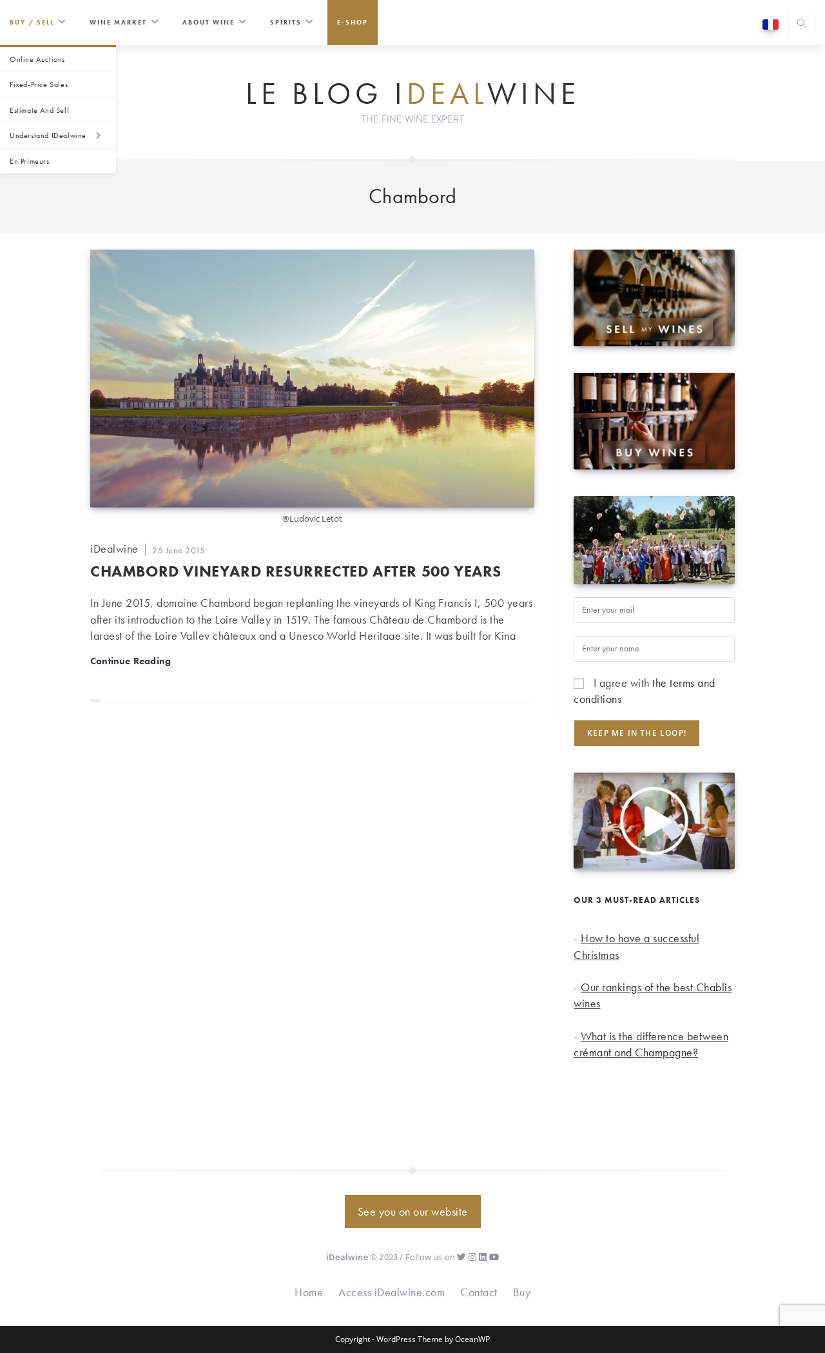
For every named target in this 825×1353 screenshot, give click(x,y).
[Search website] (802, 24)
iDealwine (114, 548)
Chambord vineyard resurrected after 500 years (295, 571)
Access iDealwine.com (391, 1292)
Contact (479, 1292)
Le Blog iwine (413, 94)
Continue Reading (130, 660)
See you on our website (413, 1211)
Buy (522, 1292)
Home (309, 1292)
